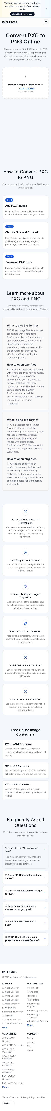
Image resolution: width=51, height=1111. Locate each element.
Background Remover (12, 1011)
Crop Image (32, 988)
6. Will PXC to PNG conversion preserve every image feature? (25, 939)
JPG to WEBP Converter (8, 1039)
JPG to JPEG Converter (8, 1050)
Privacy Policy (27, 1097)
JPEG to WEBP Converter (9, 1057)
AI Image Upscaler (10, 992)
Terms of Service (10, 1097)
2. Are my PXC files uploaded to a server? (25, 877)
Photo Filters (33, 1000)
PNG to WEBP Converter (8, 1077)
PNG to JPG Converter (12, 1083)
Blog (29, 1046)
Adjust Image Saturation (33, 1015)
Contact (30, 1042)
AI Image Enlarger (10, 988)
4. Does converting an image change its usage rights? (25, 908)
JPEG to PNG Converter (8, 1070)
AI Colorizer (7, 1015)
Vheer (30, 1050)
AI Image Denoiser (10, 1000)
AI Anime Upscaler (10, 996)
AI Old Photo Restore (12, 1023)
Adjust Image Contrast (37, 1010)
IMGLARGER (9, 22)
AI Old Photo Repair (11, 1019)
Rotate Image (33, 992)
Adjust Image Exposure (38, 1021)
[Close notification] (46, 9)
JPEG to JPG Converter (8, 1064)
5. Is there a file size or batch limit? (25, 923)
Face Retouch (8, 1007)
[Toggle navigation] (46, 22)
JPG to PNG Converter (12, 1045)
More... (5, 1027)
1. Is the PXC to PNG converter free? (25, 850)
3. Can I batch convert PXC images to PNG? (25, 892)
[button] (25, 83)
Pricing (30, 1038)
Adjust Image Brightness (33, 1005)
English (7, 1103)
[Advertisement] (25, 127)
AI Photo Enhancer (10, 1003)
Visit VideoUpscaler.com (22, 14)
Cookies (41, 1097)
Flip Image (32, 996)
